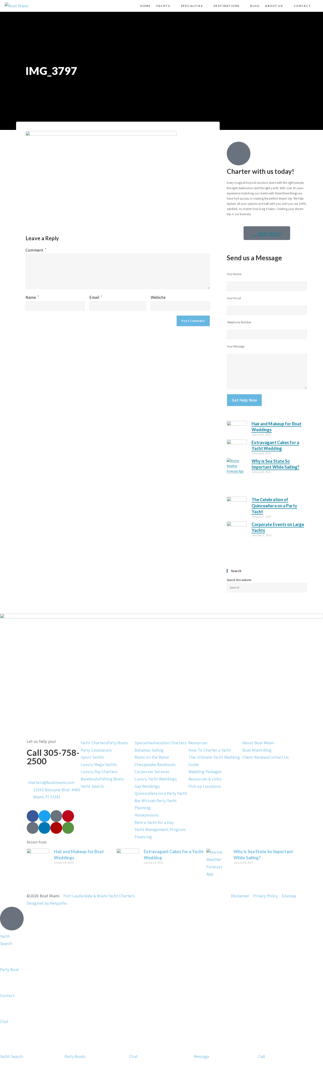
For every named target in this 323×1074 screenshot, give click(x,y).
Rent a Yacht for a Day (154, 822)
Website (158, 297)
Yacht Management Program (160, 829)
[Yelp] (56, 828)
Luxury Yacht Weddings (156, 779)
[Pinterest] (68, 816)
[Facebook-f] (33, 816)
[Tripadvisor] (68, 828)
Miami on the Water (152, 757)
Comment (36, 250)
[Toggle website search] (318, 6)
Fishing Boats (111, 779)
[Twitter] (44, 816)
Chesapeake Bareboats (155, 764)
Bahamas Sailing (149, 750)
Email (95, 297)
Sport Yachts (92, 757)
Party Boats (117, 742)
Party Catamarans (96, 750)
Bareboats (90, 779)
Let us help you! (41, 741)
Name (32, 297)
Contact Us (279, 757)
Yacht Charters (94, 742)
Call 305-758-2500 (53, 756)
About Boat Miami (258, 742)
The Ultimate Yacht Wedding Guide (214, 760)
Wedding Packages (205, 771)
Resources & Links (205, 779)
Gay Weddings (147, 786)
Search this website (239, 580)
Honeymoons (147, 815)
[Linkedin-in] (44, 828)
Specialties (144, 742)
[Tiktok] (56, 816)
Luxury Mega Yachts (99, 764)
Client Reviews (255, 757)
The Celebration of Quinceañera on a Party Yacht (274, 505)
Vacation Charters (170, 742)
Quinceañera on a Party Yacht (161, 793)
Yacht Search (92, 786)
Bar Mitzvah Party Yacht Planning (156, 804)
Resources (197, 742)
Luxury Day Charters (99, 771)
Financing (143, 836)
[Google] (33, 828)
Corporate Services (152, 771)
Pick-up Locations (204, 786)
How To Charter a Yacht (209, 750)
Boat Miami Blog (257, 750)
